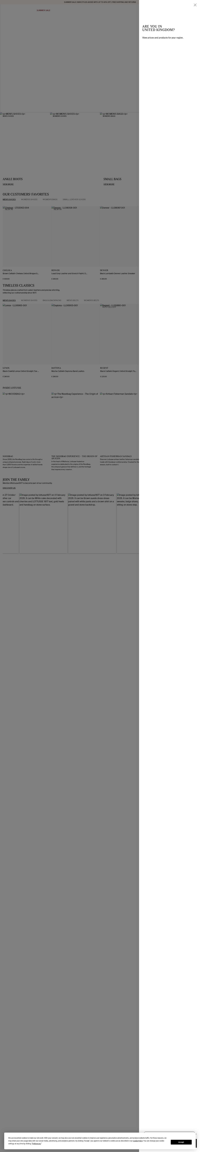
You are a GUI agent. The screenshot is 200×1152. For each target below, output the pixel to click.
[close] (195, 5)
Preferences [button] (36, 1144)
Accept (181, 1142)
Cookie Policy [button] (138, 1141)
